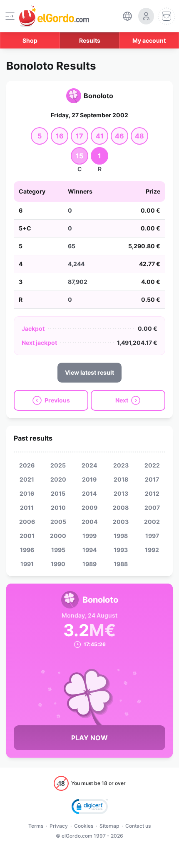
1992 (152, 549)
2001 (27, 535)
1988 (121, 563)
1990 (58, 563)
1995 (58, 549)
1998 (121, 535)
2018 (121, 479)
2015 (58, 493)
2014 (89, 493)
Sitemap (109, 826)
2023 (121, 465)
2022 (152, 465)
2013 (121, 493)
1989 (89, 563)
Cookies (83, 826)
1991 (27, 563)
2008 (121, 507)
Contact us (138, 826)
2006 (27, 521)
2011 (27, 507)
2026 (27, 465)
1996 (27, 549)
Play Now (89, 738)
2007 (152, 507)
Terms (35, 826)
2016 (27, 493)
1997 (152, 535)
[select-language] (127, 16)
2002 (152, 521)
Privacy (59, 826)
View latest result (89, 372)
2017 (152, 479)
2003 (121, 521)
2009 (89, 507)
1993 (121, 549)
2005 (58, 521)
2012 (152, 493)
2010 (58, 507)
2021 (27, 479)
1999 (89, 535)
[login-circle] (146, 16)
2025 (58, 465)
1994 (89, 549)
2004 (89, 521)
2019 (89, 479)
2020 (58, 479)
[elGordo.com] (54, 16)
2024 (89, 465)
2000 (58, 535)
